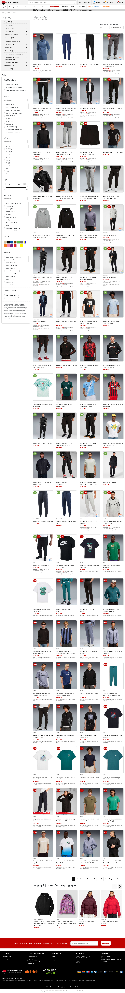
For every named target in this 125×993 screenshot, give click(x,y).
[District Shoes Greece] (31, 972)
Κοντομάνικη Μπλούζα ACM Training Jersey (64, 405)
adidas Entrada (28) (11, 265)
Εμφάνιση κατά (103, 24)
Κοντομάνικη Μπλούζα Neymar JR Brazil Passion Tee (113, 444)
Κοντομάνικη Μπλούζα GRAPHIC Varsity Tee (65, 778)
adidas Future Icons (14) (13, 271)
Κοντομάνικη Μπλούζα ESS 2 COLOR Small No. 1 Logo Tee (111, 778)
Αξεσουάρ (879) (8, 69)
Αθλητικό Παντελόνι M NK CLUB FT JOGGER (66, 322)
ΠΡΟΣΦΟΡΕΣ (54, 7)
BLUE (11, 242)
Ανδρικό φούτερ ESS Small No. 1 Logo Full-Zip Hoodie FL (42, 236)
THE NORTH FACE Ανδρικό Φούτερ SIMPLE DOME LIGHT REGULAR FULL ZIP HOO (44, 923)
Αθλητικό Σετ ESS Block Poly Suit (42, 277)
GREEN (18, 242)
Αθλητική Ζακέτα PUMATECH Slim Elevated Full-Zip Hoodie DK (66, 109)
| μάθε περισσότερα (84, 10)
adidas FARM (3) (10, 268)
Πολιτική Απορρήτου (51, 987)
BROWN (15, 242)
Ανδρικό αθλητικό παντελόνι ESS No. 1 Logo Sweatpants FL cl (89, 197)
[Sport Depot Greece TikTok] (78, 962)
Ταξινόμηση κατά (114, 24)
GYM (72, 7)
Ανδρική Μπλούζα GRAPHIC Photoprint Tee (88, 736)
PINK (8, 245)
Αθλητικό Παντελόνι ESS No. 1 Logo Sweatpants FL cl (112, 197)
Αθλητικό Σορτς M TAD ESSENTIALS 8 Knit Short (87, 153)
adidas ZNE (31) (10, 279)
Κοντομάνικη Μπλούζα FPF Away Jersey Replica (42, 405)
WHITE (18, 245)
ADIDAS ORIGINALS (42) (13, 110)
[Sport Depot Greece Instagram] (78, 957)
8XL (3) (8, 165)
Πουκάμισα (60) (9, 31)
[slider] (4, 187)
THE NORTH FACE (39, 919)
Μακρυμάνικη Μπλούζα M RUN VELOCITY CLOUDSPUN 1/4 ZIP (89, 236)
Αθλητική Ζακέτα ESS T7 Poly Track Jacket (41, 153)
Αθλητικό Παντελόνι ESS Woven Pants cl (42, 820)
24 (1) (7, 171)
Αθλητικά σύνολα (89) (11, 34)
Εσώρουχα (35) (9, 44)
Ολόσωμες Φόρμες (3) (11, 62)
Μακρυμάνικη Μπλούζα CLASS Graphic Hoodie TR (112, 610)
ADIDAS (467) (10, 105)
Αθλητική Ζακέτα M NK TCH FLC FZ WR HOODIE (112, 522)
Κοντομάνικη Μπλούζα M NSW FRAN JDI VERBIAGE (88, 322)
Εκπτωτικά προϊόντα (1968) (14, 87)
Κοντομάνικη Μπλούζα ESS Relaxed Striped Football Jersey (65, 652)
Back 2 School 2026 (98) (13, 295)
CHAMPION (106, 233)
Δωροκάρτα (30, 963)
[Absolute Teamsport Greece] (50, 971)
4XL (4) (8, 154)
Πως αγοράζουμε (32, 956)
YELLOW (21, 245)
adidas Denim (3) (11, 262)
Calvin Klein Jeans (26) (13, 132)
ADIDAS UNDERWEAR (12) (14, 113)
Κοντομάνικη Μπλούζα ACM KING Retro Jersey (89, 366)
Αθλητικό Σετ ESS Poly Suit (87, 108)
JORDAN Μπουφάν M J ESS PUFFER (87, 922)
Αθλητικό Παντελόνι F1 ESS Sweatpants (64, 483)
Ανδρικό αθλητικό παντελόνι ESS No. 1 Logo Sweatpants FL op (65, 197)
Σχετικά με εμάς (6, 956)
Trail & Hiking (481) (11, 222)
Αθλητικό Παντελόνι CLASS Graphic (64, 610)
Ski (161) (8, 214)
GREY (21, 242)
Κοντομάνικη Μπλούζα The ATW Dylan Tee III (65, 862)
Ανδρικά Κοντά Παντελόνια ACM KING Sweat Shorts (42, 366)
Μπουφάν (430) (9, 38)
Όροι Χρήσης (61, 987)
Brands (44, 7)
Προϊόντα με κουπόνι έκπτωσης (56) (16, 90)
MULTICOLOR (25, 242)
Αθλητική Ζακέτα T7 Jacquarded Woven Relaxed (42, 483)
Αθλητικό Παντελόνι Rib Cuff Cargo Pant (66, 522)
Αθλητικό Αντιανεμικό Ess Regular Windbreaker (42, 197)
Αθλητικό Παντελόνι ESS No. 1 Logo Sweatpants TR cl (65, 153)
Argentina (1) (9, 282)
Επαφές (54, 956)
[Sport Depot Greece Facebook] (83, 957)
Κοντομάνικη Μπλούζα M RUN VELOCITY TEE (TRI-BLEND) (88, 483)
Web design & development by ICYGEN (73, 991)
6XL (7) (8, 160)
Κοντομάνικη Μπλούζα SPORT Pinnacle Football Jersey (41, 694)
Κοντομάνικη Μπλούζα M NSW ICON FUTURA (65, 566)
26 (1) (7, 174)
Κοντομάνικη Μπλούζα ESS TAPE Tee (89, 778)
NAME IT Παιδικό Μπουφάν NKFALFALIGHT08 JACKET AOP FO (66, 923)
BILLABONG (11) (10, 118)
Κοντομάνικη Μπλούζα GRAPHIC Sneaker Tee (112, 736)
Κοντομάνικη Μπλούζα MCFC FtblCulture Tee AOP (111, 322)
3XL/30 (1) (9, 149)
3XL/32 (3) (9, 151)
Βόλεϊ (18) (8, 225)
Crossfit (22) (9, 206)
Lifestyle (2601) (10, 211)
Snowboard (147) (11, 217)
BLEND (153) (9, 121)
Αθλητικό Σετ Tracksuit (109, 482)
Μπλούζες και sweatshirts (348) (14, 54)
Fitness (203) (9, 209)
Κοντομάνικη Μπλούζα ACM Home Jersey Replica (113, 405)
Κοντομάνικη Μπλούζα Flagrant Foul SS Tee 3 (42, 610)
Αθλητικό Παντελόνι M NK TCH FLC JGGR (88, 522)
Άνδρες (11, 7)
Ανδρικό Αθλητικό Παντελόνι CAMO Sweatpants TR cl (43, 736)
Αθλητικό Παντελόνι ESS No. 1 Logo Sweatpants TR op (65, 278)
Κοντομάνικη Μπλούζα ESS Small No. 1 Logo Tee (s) (89, 820)
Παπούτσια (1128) (9, 65)
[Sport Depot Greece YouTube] (88, 957)
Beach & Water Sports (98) (13, 203)
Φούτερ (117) (9, 51)
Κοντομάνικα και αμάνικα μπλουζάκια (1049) (12, 58)
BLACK (8, 242)
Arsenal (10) (9, 285)
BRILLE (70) (9, 124)
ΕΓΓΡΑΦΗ (105, 943)
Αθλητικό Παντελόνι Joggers (41, 565)
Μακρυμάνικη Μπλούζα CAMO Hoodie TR (65, 736)
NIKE (57, 319)
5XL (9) (8, 157)
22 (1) (7, 168)
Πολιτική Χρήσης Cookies (73, 987)
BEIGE (5, 242)
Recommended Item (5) (12, 298)
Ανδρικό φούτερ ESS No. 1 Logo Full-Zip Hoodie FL (65, 236)
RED (15, 245)
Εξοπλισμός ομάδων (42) (13, 228)
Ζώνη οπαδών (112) (11, 231)
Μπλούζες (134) (9, 25)
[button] (114, 886)
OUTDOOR (81, 7)
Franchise (54, 959)
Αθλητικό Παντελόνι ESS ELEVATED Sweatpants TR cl (111, 694)
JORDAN (81, 919)
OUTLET (65, 7)
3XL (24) (8, 146)
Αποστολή (5, 961)
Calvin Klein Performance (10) (15, 129)
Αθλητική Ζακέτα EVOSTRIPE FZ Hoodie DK (42, 65)
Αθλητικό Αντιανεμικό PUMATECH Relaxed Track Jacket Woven (89, 862)
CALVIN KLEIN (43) (11, 127)
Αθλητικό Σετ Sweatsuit (109, 235)
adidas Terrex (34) (11, 273)
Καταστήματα (6, 959)
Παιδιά (27, 7)
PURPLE (11, 245)
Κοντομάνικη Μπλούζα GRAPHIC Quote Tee (89, 566)
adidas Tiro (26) (10, 276)
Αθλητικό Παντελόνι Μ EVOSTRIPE (66, 64)
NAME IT (59, 919)
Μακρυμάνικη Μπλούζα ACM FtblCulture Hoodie (111, 366)
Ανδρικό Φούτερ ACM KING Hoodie (66, 365)
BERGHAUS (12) (10, 116)
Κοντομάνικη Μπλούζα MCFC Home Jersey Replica (88, 405)
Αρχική (3, 7)
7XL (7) (8, 163)
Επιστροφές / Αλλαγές (33, 961)
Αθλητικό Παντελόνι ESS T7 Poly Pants (112, 109)
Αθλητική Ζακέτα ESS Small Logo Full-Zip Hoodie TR (65, 820)
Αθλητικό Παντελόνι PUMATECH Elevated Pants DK (112, 65)
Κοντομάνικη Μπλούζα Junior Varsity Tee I (111, 566)
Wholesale (55, 961)
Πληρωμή (30, 959)
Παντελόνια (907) (10, 28)
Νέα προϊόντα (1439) (12, 84)
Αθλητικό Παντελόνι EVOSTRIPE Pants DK (89, 652)
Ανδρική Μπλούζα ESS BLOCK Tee (113, 152)
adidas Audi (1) (10, 260)
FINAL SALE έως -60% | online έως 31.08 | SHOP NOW (54, 10)
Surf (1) (8, 220)
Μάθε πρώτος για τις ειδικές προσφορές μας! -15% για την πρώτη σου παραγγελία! (41, 943)
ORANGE (5, 245)
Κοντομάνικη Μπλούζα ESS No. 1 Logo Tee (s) (42, 862)
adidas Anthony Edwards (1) (14, 257)
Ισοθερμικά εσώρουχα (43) (12, 41)
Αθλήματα (36, 7)
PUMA (34, 62)
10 (105, 879)
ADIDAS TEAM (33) (12, 107)
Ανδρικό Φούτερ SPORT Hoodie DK (89, 694)
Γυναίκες (19, 7)
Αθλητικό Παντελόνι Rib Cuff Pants (43, 521)
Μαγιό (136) (8, 47)
